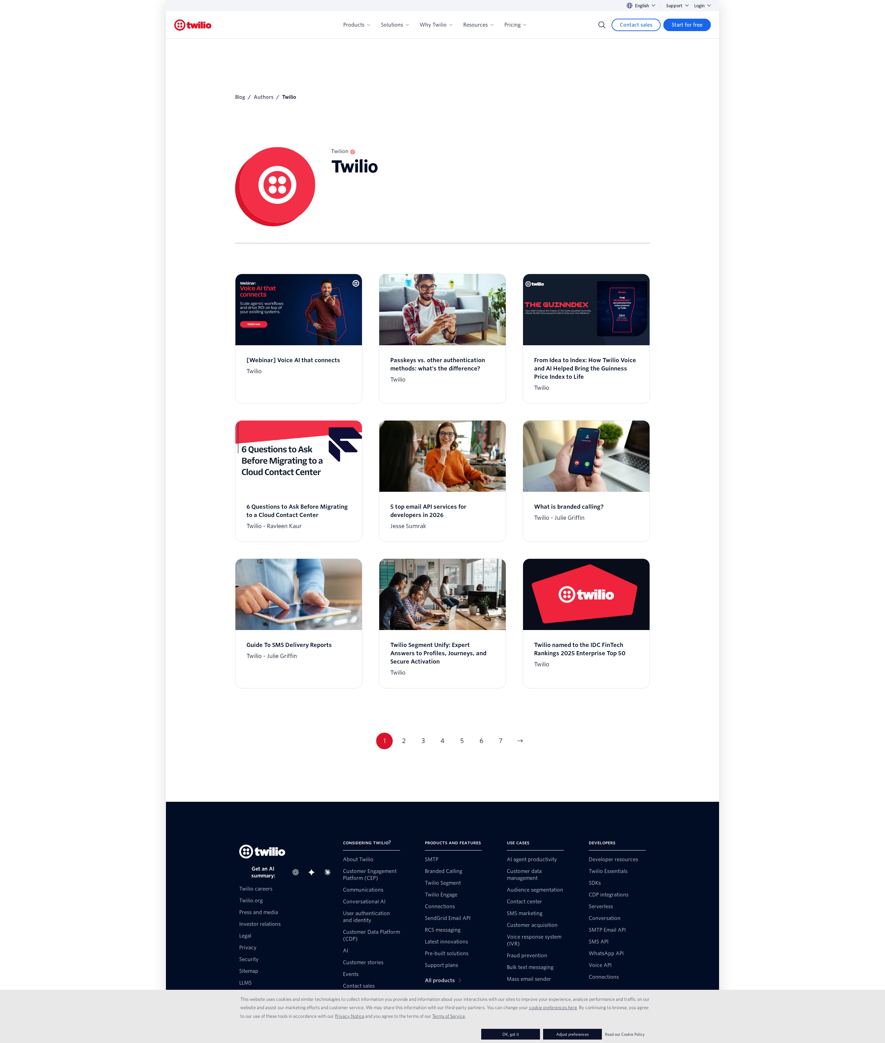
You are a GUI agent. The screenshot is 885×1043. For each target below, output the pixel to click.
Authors (263, 97)
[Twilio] (193, 25)
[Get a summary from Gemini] (313, 872)
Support (674, 5)
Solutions (392, 25)
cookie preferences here (553, 1007)
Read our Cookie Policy (625, 1034)
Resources (475, 25)
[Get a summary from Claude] (329, 872)
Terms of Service (448, 1016)
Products (353, 25)
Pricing (512, 25)
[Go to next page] (520, 741)
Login (699, 5)
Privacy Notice (349, 1016)
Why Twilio (433, 25)
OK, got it (510, 1034)
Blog (240, 97)
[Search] (602, 25)
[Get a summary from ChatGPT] (297, 872)
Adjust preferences (572, 1034)
